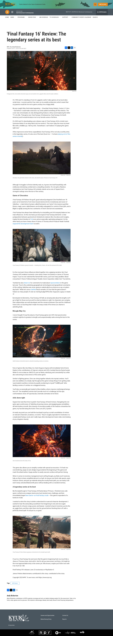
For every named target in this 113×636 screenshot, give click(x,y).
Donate (103, 4)
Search (95, 17)
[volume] (12, 12)
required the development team (23, 224)
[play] (7, 12)
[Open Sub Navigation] (15, 17)
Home (7, 17)
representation (55, 283)
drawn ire (27, 283)
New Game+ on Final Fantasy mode (36, 495)
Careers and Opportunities (47, 615)
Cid (32, 219)
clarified (33, 289)
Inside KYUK (32, 17)
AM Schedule (43, 17)
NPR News (15, 583)
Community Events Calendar (81, 17)
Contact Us (65, 615)
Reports (64, 619)
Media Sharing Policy (46, 619)
